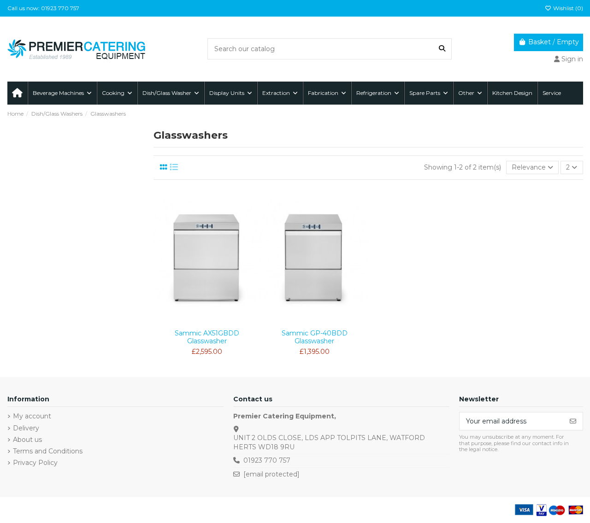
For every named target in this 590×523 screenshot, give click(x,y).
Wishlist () (567, 8)
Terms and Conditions (48, 451)
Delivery (26, 428)
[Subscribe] (573, 421)
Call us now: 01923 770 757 (43, 8)
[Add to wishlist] (193, 321)
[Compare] (206, 321)
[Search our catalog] (442, 48)
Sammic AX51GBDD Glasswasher (207, 337)
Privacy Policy (35, 462)
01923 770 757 (266, 460)
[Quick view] (220, 321)
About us (27, 439)
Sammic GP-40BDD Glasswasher (315, 337)
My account (32, 416)
